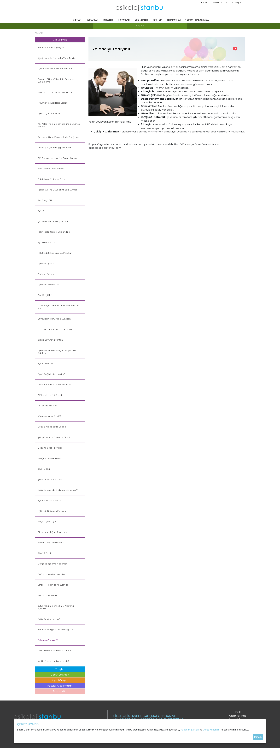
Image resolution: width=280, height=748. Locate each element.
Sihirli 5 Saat (44, 469)
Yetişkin (59, 669)
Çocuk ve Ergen (60, 674)
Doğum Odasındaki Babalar (52, 427)
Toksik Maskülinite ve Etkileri (52, 179)
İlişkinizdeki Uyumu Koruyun (52, 511)
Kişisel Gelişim (60, 680)
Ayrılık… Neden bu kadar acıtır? (53, 661)
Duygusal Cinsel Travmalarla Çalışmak (58, 137)
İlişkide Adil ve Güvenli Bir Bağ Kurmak (57, 190)
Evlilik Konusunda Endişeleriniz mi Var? (58, 490)
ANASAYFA (39, 33)
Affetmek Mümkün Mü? (49, 416)
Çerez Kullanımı (211, 729)
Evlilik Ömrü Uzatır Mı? (49, 619)
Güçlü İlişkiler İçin (47, 521)
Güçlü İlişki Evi (45, 295)
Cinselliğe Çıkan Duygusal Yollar (55, 147)
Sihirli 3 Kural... (45, 553)
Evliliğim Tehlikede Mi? (49, 458)
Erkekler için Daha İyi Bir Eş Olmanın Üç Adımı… (58, 307)
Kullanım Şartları (190, 729)
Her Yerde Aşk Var (47, 405)
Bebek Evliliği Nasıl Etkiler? (51, 542)
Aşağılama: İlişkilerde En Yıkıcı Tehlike (57, 58)
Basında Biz (59, 691)
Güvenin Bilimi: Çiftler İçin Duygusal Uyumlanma (56, 80)
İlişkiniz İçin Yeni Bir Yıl (49, 113)
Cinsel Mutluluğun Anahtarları (53, 532)
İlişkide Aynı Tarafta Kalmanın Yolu (55, 68)
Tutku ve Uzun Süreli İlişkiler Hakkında (57, 329)
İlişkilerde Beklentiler (48, 284)
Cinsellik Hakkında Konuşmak (53, 585)
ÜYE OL (227, 2)
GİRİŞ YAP (238, 2)
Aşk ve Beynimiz (46, 363)
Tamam (258, 737)
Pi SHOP (157, 19)
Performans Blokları (48, 595)
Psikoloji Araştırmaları (59, 685)
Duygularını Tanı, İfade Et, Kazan (54, 319)
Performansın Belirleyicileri (51, 574)
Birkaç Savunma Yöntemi (51, 340)
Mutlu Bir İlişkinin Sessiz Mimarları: (55, 92)
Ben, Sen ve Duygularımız (51, 168)
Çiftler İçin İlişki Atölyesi (50, 395)
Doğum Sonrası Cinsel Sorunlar (54, 384)
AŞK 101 (41, 211)
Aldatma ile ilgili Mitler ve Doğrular (56, 629)
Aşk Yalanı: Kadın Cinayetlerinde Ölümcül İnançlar (59, 125)
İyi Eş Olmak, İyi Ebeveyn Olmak (54, 437)
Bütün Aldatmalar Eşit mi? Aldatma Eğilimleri (56, 607)
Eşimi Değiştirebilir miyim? (51, 374)
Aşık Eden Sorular (47, 242)
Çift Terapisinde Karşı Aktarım (53, 221)
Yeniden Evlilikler (46, 274)
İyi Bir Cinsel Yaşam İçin (50, 479)
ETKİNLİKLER (141, 19)
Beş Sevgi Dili (45, 200)
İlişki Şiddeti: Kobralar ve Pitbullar (55, 253)
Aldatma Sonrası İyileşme (51, 47)
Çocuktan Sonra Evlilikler (50, 448)
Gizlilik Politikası (237, 715)
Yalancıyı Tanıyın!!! (48, 640)
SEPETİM (216, 2)
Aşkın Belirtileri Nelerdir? (50, 500)
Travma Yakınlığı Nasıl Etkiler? (53, 103)
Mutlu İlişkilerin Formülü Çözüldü (54, 650)
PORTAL (204, 2)
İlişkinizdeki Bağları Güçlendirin (54, 232)
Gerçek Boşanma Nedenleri (52, 564)
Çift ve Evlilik (60, 39)
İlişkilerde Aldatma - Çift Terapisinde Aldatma (57, 351)
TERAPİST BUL (174, 19)
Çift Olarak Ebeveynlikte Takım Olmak (57, 158)
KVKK (238, 712)
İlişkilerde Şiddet (46, 263)
